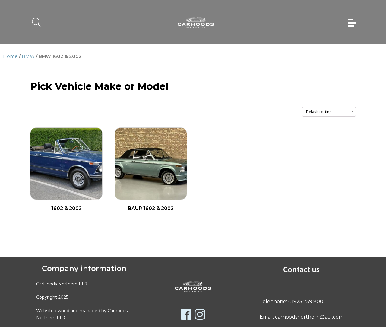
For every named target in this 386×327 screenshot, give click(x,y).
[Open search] (36, 22)
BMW (28, 56)
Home (10, 56)
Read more (66, 218)
